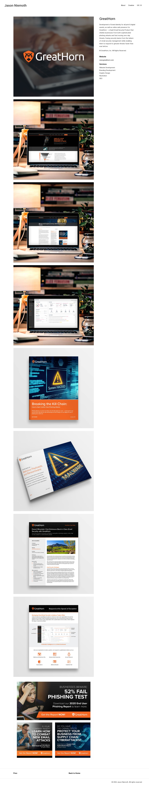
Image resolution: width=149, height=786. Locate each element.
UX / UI (139, 5)
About (123, 5)
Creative (131, 5)
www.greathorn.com (106, 60)
